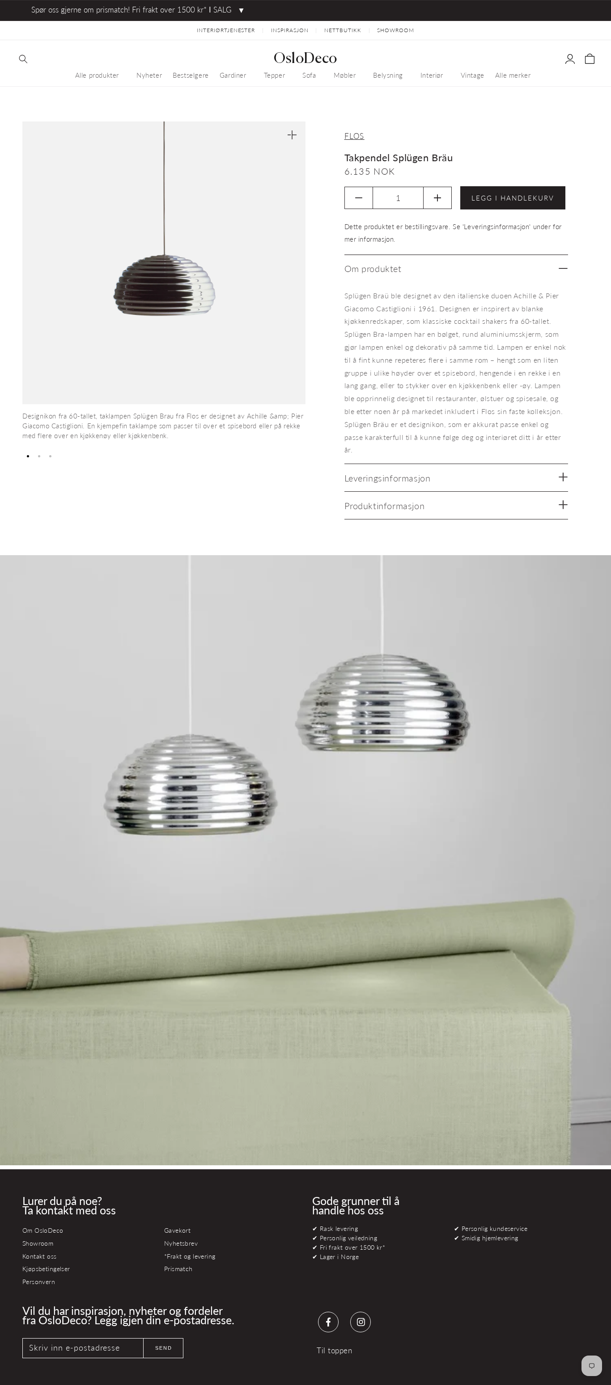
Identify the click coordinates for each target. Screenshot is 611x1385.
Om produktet (373, 268)
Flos (354, 136)
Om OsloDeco (43, 1230)
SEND (163, 1348)
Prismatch (178, 1268)
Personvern (38, 1281)
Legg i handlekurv (512, 198)
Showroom (37, 1243)
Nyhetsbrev (181, 1243)
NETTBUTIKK (342, 30)
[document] (164, 284)
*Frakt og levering (189, 1256)
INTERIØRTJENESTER (226, 30)
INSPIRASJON (290, 30)
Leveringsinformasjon (387, 478)
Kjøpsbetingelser (46, 1268)
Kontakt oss (39, 1256)
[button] (23, 59)
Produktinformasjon (384, 505)
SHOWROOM (395, 30)
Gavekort (177, 1230)
